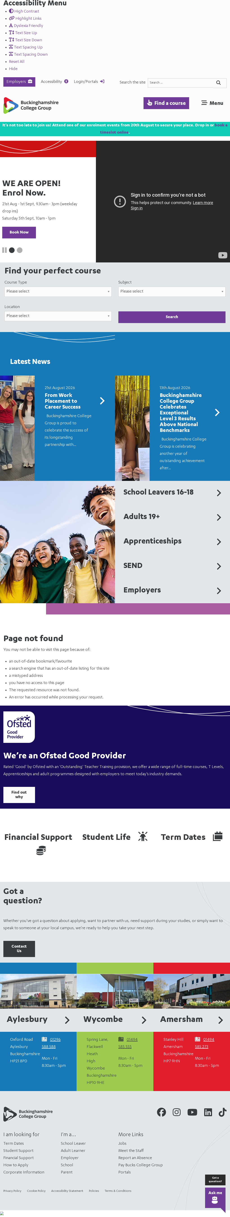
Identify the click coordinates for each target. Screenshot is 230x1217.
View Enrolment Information (36, 218)
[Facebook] (161, 1114)
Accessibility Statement (67, 1191)
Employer (70, 1158)
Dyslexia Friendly (28, 26)
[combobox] (180, 83)
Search (172, 317)
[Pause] (4, 251)
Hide (13, 69)
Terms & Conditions (118, 1191)
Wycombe (103, 1020)
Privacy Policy (12, 1191)
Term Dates (184, 838)
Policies (94, 1191)
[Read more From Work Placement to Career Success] (102, 402)
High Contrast (26, 11)
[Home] (30, 106)
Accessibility (51, 82)
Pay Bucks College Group (140, 1165)
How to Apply (15, 1165)
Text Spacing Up (28, 47)
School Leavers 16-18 (159, 493)
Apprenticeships (153, 542)
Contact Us (19, 948)
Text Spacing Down (30, 55)
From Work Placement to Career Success (63, 401)
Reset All (16, 62)
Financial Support (38, 838)
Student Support (18, 1151)
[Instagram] (177, 1114)
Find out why (19, 794)
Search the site (133, 82)
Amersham (181, 1020)
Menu (216, 104)
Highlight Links (28, 19)
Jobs (122, 1144)
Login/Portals (86, 82)
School (67, 1165)
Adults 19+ (142, 517)
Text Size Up (25, 33)
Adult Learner (73, 1151)
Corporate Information (23, 1172)
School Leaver (73, 1144)
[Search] (220, 83)
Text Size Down (28, 40)
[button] (12, 250)
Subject (125, 282)
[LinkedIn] (208, 1114)
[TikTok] (223, 1114)
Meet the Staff (131, 1151)
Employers (16, 82)
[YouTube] (192, 1114)
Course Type (15, 282)
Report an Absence (135, 1158)
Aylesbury (27, 1020)
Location (12, 307)
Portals (124, 1172)
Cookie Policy (36, 1191)
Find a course (170, 104)
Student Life (107, 838)
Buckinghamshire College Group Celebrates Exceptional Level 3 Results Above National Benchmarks (181, 413)
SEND (133, 566)
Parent (67, 1172)
